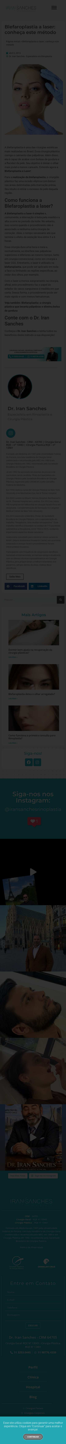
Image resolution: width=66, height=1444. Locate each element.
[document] (33, 722)
